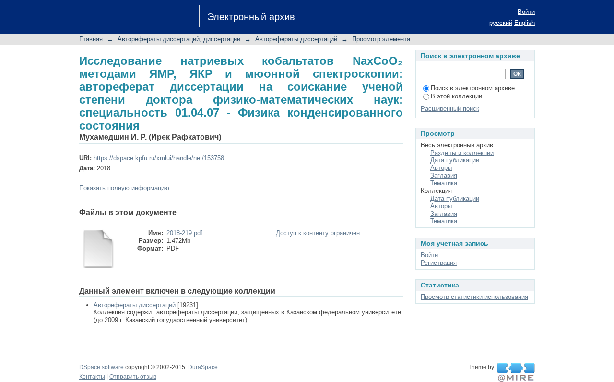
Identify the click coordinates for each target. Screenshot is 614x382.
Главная (91, 39)
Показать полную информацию (124, 187)
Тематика (443, 183)
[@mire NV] (516, 372)
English (524, 22)
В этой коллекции (456, 96)
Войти (526, 11)
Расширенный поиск (450, 108)
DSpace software (101, 367)
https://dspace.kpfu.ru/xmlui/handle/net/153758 (159, 158)
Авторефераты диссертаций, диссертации (179, 39)
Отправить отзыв (132, 376)
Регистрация (439, 262)
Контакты (92, 376)
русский (500, 22)
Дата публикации (454, 160)
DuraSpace (203, 367)
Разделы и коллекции (462, 152)
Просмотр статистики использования (474, 296)
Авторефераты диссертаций (296, 39)
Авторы (441, 167)
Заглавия (443, 175)
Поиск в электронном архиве (473, 88)
